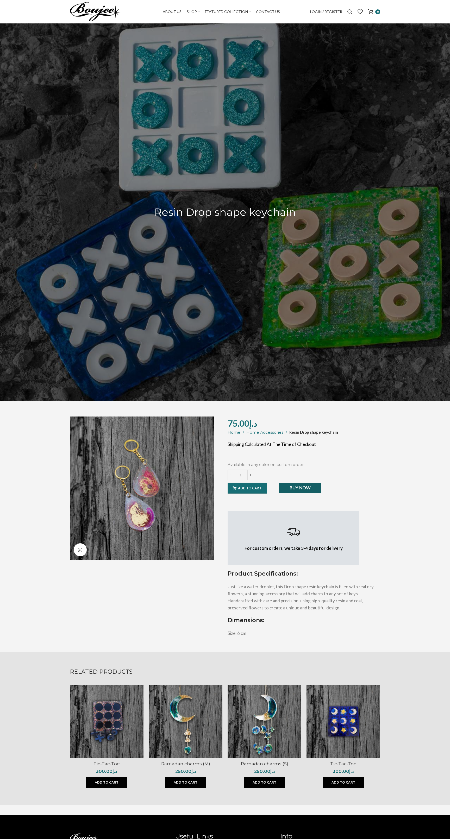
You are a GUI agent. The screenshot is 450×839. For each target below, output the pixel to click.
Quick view (139, 705)
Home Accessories (265, 432)
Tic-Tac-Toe (106, 763)
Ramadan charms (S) (264, 763)
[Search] (350, 12)
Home (234, 432)
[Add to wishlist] (139, 716)
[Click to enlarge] (80, 549)
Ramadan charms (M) (185, 763)
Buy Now (300, 487)
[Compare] (139, 693)
